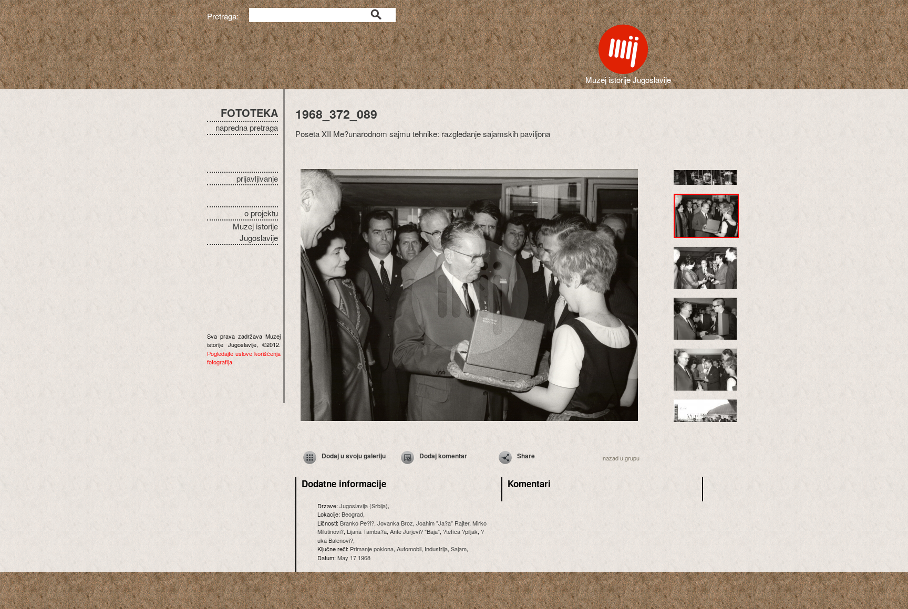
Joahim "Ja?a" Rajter (442, 523)
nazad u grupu (621, 458)
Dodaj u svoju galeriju (354, 455)
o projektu (261, 212)
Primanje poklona (372, 548)
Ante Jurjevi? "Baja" (415, 531)
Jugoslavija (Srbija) (363, 505)
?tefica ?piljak (460, 531)
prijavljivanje (257, 178)
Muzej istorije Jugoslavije (255, 232)
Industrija (436, 548)
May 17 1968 (353, 557)
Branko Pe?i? (357, 523)
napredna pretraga (246, 127)
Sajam (459, 548)
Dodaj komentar (443, 455)
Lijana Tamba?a (367, 531)
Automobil (409, 548)
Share (526, 455)
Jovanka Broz (395, 523)
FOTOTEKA (249, 112)
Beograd (352, 514)
